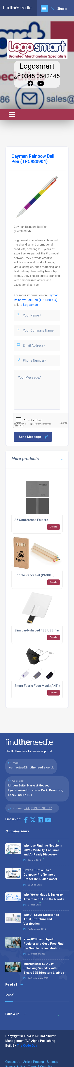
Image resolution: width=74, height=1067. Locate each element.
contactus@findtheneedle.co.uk (31, 767)
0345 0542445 (40, 76)
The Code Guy (27, 1045)
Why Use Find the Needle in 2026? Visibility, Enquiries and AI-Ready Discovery (42, 850)
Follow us (12, 1014)
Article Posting (33, 1062)
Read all (11, 984)
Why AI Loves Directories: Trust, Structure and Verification (41, 919)
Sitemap (52, 1062)
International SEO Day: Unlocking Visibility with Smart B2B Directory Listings (43, 968)
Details (53, 526)
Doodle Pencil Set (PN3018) (34, 575)
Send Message (30, 437)
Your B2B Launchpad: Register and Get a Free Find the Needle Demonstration (43, 944)
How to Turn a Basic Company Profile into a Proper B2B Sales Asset (40, 874)
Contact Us (12, 1062)
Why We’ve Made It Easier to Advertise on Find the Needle (43, 897)
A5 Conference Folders (31, 520)
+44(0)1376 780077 (38, 808)
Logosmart (37, 66)
